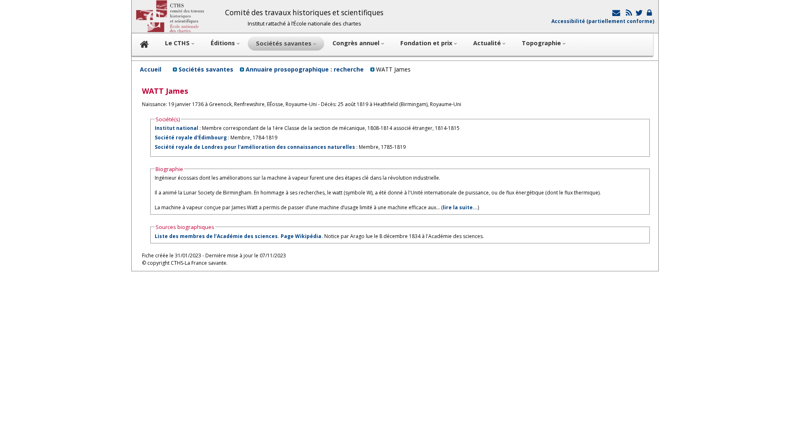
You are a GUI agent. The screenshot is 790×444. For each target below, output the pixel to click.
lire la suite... (460, 207)
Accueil (150, 69)
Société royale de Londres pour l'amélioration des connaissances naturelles (255, 146)
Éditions (224, 43)
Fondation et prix (427, 43)
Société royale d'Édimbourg (191, 137)
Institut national (176, 128)
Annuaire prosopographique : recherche (305, 69)
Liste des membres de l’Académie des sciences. (217, 236)
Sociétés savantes (206, 69)
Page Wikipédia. (302, 236)
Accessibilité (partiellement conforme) (602, 21)
